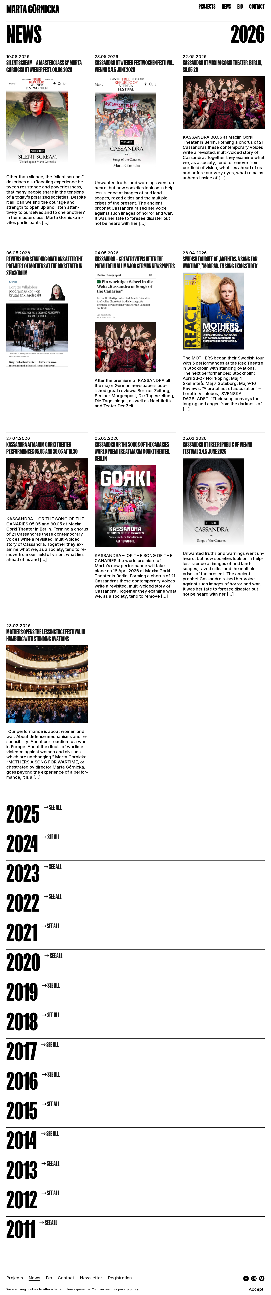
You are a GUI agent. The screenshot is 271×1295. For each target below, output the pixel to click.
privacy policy (128, 1289)
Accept (256, 1289)
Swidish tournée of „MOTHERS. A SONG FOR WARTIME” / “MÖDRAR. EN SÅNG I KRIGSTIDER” (220, 262)
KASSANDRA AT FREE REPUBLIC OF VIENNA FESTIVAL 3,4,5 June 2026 (217, 448)
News (226, 6)
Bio (240, 6)
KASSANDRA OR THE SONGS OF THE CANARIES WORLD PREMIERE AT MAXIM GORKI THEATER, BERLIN (132, 451)
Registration (120, 1277)
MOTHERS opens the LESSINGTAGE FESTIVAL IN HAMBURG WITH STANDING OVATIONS (45, 635)
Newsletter (91, 1277)
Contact (257, 6)
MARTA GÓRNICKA (32, 9)
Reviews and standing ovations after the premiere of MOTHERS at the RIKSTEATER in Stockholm (44, 265)
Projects (207, 6)
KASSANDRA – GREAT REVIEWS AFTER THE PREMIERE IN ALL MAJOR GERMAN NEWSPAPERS (135, 262)
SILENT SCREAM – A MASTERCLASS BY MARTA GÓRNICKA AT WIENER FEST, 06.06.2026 (44, 66)
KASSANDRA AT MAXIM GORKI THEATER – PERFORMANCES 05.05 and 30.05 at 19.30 (41, 448)
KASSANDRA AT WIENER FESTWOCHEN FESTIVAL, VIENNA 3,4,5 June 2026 (134, 66)
